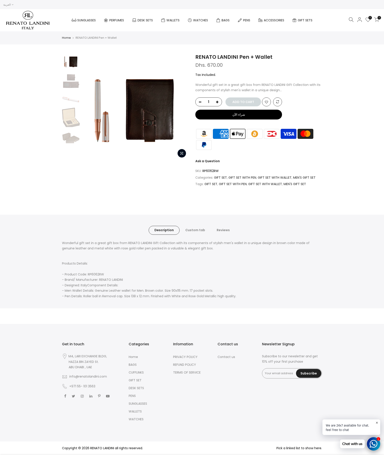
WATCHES (200, 20)
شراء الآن (238, 114)
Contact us (226, 357)
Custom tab (195, 230)
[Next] (181, 107)
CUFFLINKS (136, 372)
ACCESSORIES (274, 20)
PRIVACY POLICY (185, 357)
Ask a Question (207, 161)
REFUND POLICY (184, 364)
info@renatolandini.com (88, 376)
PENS (246, 20)
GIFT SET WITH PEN (242, 177)
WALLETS (173, 20)
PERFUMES (116, 20)
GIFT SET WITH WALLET (275, 177)
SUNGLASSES (86, 20)
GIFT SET (220, 177)
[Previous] (90, 107)
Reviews (223, 230)
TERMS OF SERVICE (187, 372)
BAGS (226, 20)
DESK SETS (145, 20)
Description (164, 230)
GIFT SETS (305, 20)
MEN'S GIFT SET (304, 177)
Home (66, 38)
